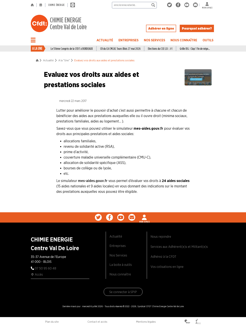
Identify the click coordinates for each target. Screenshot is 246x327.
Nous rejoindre (161, 236)
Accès (39, 274)
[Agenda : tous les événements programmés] (41, 5)
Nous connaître (184, 40)
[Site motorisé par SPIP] (187, 322)
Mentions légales (146, 321)
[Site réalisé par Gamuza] (198, 322)
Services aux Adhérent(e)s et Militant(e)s (179, 247)
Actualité (105, 40)
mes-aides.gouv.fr (93, 181)
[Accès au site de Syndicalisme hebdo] (73, 5)
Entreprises (128, 40)
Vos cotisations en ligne (167, 267)
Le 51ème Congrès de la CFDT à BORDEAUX (72, 49)
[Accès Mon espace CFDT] (145, 217)
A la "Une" (64, 60)
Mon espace (207, 7)
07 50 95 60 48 (45, 268)
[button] (33, 40)
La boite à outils (120, 265)
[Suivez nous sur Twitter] (170, 5)
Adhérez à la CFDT (163, 256)
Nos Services (154, 40)
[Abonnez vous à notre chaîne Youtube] (187, 5)
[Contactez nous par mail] (195, 5)
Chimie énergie (56, 5)
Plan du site (52, 321)
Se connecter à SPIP (123, 292)
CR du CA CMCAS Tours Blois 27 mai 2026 (120, 49)
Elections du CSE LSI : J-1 (160, 49)
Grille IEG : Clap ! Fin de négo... (195, 49)
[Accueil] (33, 5)
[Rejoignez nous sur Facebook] (179, 5)
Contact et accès (97, 321)
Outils (208, 40)
